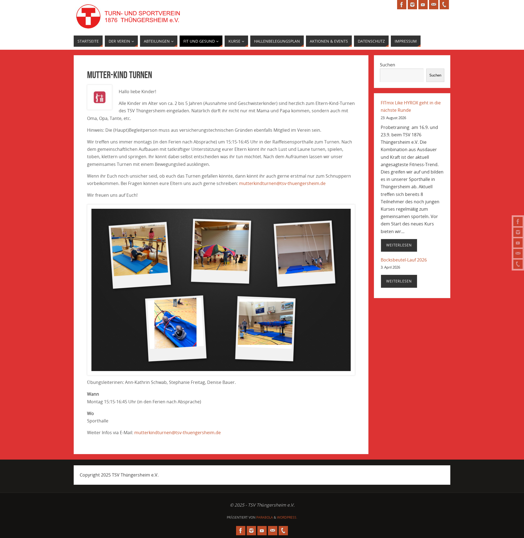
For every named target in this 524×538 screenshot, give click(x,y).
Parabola (264, 517)
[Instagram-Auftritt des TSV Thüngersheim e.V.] (518, 232)
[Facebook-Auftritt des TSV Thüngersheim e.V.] (518, 221)
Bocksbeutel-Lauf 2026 (404, 260)
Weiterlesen (399, 245)
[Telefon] (518, 264)
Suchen (387, 65)
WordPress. (287, 517)
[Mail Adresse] (518, 253)
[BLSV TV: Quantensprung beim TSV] (518, 243)
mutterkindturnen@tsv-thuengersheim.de (282, 183)
